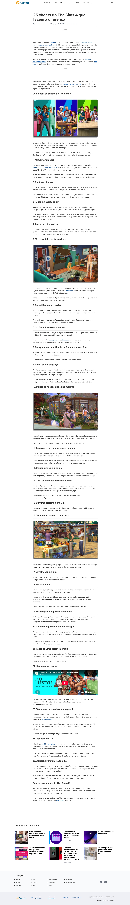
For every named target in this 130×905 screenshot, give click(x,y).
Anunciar (73, 898)
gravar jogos (52, 340)
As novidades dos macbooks (106, 833)
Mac (70, 3)
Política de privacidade (51, 897)
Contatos (66, 898)
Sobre (32, 898)
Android (47, 3)
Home (78, 898)
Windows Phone (70, 882)
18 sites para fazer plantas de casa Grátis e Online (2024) (106, 851)
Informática (19, 885)
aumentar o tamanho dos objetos (45, 167)
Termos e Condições (38, 897)
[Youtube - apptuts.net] (105, 882)
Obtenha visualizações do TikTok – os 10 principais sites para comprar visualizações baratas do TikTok (71, 853)
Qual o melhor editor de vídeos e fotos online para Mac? (37, 835)
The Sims (53, 42)
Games (18, 882)
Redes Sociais (53, 879)
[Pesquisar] (112, 3)
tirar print (65, 340)
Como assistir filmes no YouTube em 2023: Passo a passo (71, 835)
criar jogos (60, 800)
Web (77, 3)
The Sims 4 (69, 291)
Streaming (52, 882)
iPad (55, 3)
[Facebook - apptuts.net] (101, 882)
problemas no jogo (49, 744)
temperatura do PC (48, 719)
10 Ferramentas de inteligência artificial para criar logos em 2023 (37, 851)
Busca (95, 3)
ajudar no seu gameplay (73, 84)
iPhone (62, 3)
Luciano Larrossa (41, 24)
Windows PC (87, 3)
